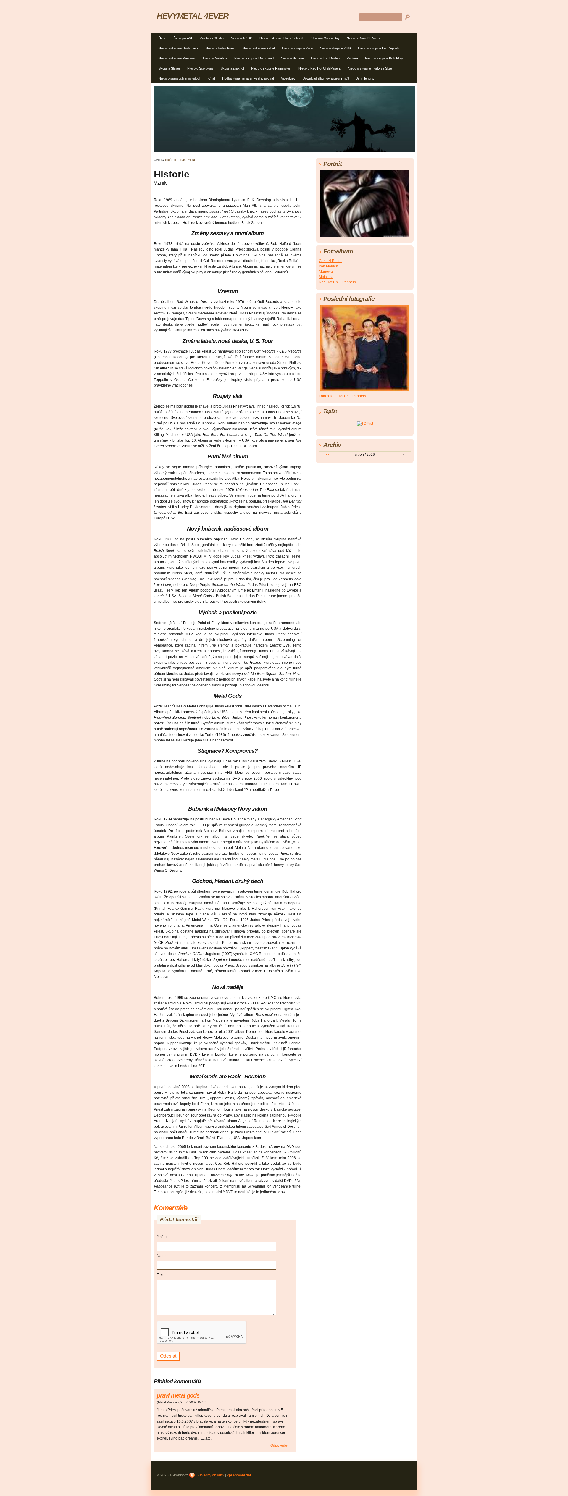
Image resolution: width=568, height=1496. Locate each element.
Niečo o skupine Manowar (177, 58)
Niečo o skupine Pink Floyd (384, 58)
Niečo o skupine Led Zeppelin (379, 48)
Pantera (352, 58)
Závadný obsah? (210, 1475)
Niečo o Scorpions (200, 68)
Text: (160, 1275)
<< (328, 455)
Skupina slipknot (232, 68)
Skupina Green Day (325, 38)
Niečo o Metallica (215, 58)
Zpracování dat (239, 1475)
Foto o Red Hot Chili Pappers (342, 396)
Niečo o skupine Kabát (259, 48)
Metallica (326, 277)
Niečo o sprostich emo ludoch (180, 78)
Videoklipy (288, 78)
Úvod (162, 38)
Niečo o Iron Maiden (325, 58)
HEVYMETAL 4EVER (193, 15)
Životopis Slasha (212, 38)
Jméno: (163, 1237)
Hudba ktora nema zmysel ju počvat (248, 78)
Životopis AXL (183, 38)
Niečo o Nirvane (292, 58)
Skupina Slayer (169, 68)
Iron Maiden (328, 266)
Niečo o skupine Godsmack (179, 48)
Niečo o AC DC (241, 38)
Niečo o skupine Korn (297, 48)
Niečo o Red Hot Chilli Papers (319, 68)
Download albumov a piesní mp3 (326, 78)
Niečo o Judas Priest (220, 48)
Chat (211, 78)
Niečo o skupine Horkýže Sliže (370, 68)
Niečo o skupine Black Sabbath (281, 38)
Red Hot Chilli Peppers (337, 282)
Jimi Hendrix (365, 78)
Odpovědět (279, 1445)
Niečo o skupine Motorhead (254, 58)
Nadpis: (163, 1256)
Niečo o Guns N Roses (363, 38)
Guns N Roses (330, 261)
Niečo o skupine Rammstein (271, 68)
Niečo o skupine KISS (335, 48)
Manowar (326, 271)
